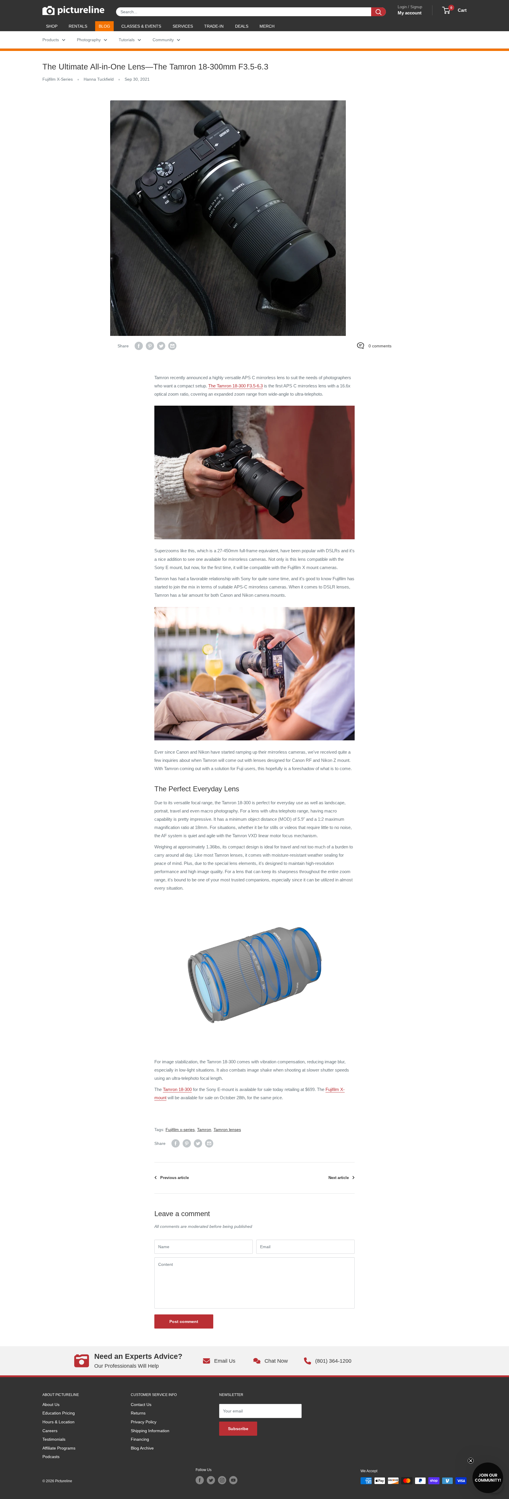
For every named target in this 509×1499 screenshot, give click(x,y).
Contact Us (141, 1404)
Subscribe (238, 1428)
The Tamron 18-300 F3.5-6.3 (235, 385)
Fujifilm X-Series (57, 79)
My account (410, 12)
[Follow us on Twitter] (211, 1480)
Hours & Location (58, 1422)
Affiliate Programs (58, 1448)
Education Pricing (58, 1413)
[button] (487, 1477)
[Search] (378, 11)
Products (50, 39)
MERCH (267, 26)
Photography (89, 39)
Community (163, 39)
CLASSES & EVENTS (141, 26)
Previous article (174, 1177)
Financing (140, 1439)
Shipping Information (150, 1430)
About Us (51, 1404)
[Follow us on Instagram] (222, 1480)
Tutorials (127, 39)
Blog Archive (142, 1448)
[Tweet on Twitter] (161, 345)
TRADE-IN (214, 26)
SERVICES (183, 26)
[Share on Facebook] (139, 345)
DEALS (241, 26)
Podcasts (51, 1456)
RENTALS (78, 26)
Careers (49, 1430)
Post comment (183, 1321)
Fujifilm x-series (180, 1129)
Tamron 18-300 (177, 1089)
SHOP (51, 26)
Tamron (204, 1129)
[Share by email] (172, 345)
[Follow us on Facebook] (200, 1480)
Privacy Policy (143, 1422)
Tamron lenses (227, 1129)
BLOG (104, 26)
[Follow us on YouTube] (233, 1480)
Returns (138, 1413)
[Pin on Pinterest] (150, 345)
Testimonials (53, 1439)
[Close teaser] (471, 1461)
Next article (338, 1177)
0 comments (379, 346)
